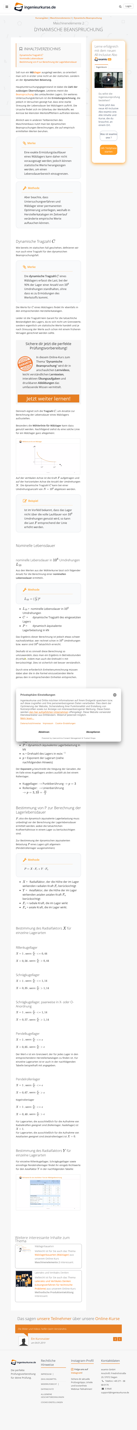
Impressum (46, 1374)
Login (128, 6)
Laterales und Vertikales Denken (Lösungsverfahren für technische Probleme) (54, 1285)
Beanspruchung (25, 94)
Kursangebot (41, 18)
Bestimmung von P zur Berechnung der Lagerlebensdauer (48, 61)
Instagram (76, 1372)
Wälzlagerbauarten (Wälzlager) (52, 1254)
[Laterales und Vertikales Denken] (24, 1279)
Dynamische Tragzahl (31, 55)
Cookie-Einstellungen (52, 1402)
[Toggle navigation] (6, 6)
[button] (120, 6)
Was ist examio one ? (108, 135)
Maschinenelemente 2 (61, 18)
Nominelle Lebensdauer (31, 58)
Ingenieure (101, 67)
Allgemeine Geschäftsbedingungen (52, 1395)
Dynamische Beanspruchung (88, 18)
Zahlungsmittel (49, 1379)
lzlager (37, 72)
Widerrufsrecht (49, 1384)
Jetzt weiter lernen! (49, 398)
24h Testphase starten (108, 149)
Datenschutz (47, 1389)
